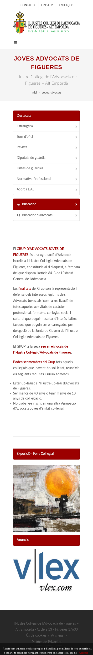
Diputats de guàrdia (31, 158)
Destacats (24, 115)
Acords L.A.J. (26, 189)
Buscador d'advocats (37, 215)
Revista (22, 147)
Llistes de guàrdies (30, 168)
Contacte (28, 5)
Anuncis (23, 540)
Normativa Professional (34, 179)
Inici (34, 92)
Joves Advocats (51, 92)
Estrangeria (25, 126)
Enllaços (66, 5)
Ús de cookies (36, 635)
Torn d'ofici (25, 137)
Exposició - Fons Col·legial (35, 453)
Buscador (29, 204)
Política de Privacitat (47, 642)
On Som (47, 5)
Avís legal (57, 635)
